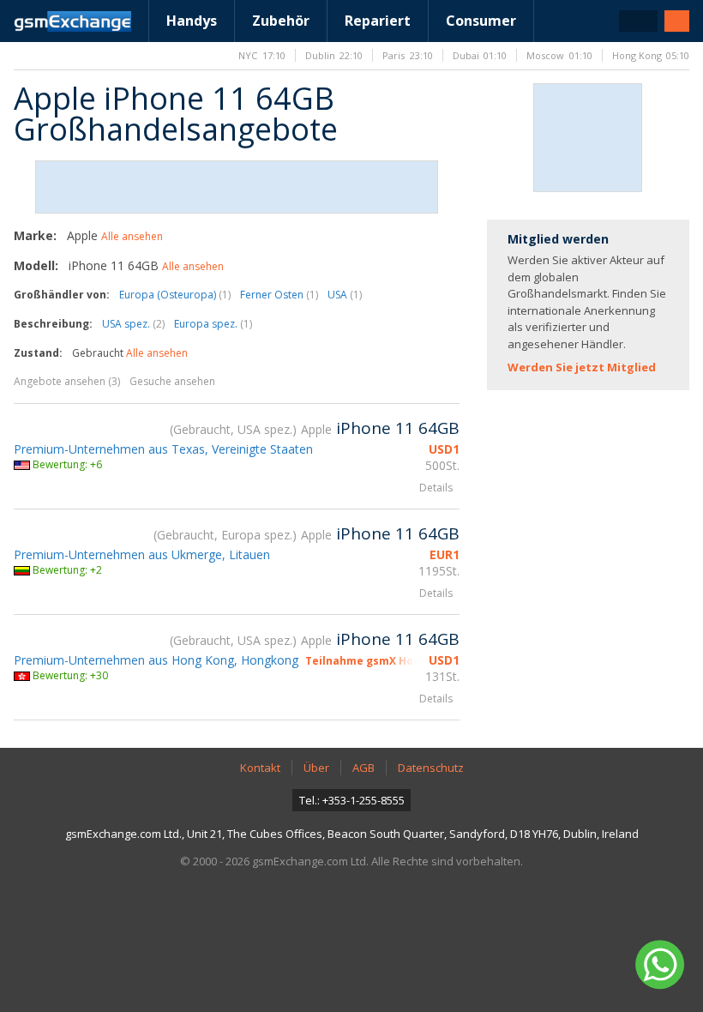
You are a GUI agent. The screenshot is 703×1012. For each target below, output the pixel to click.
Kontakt (260, 767)
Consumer (481, 20)
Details (436, 487)
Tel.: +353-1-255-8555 (352, 800)
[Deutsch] (638, 21)
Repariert (378, 20)
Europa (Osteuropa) (175, 294)
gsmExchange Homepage (72, 21)
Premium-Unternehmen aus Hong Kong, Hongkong (156, 660)
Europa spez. (213, 323)
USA (344, 294)
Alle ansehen (132, 236)
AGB (363, 767)
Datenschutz (431, 767)
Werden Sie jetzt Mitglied (582, 367)
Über (316, 767)
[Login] (676, 21)
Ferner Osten (279, 294)
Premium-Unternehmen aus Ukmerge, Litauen (142, 554)
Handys (191, 20)
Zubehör (280, 20)
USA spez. (133, 323)
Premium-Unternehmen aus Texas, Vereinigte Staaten (163, 449)
